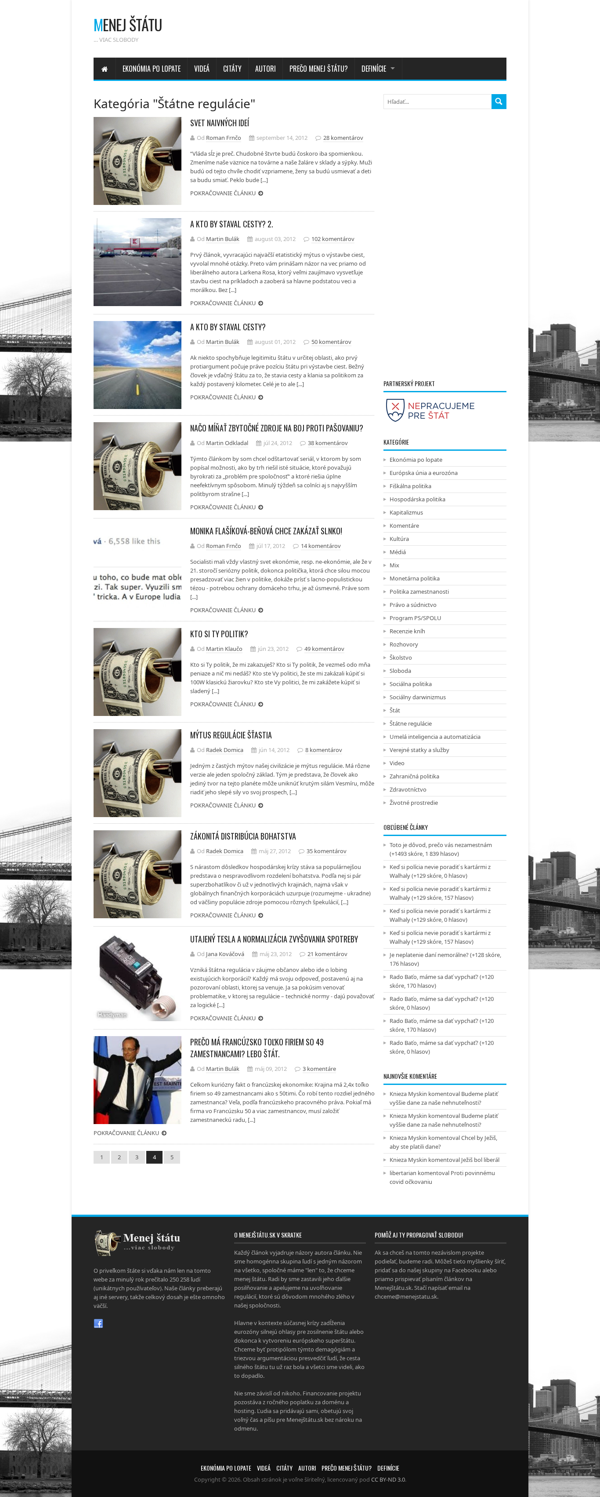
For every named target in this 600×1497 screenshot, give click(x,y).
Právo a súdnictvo (413, 605)
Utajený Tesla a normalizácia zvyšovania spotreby (274, 939)
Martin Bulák (222, 239)
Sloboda (400, 671)
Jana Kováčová (225, 954)
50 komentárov (331, 342)
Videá (202, 68)
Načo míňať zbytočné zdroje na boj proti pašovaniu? (276, 428)
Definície (373, 68)
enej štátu (128, 24)
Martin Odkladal (227, 443)
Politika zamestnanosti (419, 591)
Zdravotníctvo (408, 789)
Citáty (232, 68)
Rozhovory (404, 644)
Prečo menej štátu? (318, 68)
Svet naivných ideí (219, 122)
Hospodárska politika (417, 499)
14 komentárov (321, 546)
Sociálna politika (411, 684)
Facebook (98, 1324)
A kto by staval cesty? (228, 326)
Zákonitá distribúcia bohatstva (243, 836)
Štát (395, 710)
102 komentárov (332, 239)
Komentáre (404, 525)
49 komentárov (324, 649)
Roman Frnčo (223, 138)
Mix (394, 565)
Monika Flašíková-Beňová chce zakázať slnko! (266, 531)
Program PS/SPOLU (415, 618)
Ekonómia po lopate (152, 68)
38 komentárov (328, 443)
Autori (265, 68)
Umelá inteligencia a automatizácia (435, 737)
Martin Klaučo (224, 649)
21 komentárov (327, 954)
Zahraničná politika (414, 776)
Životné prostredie (414, 803)
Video (397, 763)
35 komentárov (327, 851)
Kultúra (399, 539)
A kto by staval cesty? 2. (231, 224)
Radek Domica (224, 750)
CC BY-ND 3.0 (388, 1479)
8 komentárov (323, 750)
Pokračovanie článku (223, 193)
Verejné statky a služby (419, 750)
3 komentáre (319, 1069)
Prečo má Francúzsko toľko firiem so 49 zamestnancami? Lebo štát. (257, 1047)
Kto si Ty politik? (219, 633)
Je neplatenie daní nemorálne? (429, 955)
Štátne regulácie (411, 723)
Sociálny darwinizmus (418, 697)
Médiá (398, 552)
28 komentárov (343, 138)
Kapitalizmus (406, 512)
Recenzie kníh (407, 631)
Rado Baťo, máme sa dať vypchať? (434, 977)
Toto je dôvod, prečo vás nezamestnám (441, 845)
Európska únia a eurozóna (424, 473)
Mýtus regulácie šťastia (231, 735)
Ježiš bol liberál (480, 1160)
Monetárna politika (415, 578)
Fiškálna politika (410, 486)
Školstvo (401, 657)
